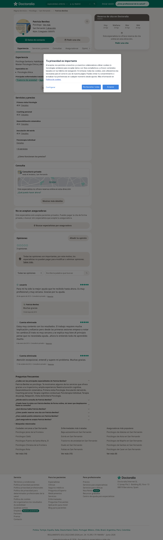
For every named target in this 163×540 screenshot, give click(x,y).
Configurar (50, 87)
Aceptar (110, 87)
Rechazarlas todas (91, 87)
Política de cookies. (53, 79)
